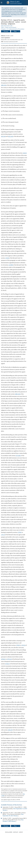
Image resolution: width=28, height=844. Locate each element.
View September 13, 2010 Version (15, 809)
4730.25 (3, 659)
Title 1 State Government (8, 27)
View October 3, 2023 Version (13, 820)
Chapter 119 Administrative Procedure (12, 29)
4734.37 (7, 664)
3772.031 (18, 455)
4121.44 (3, 136)
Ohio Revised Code (6, 26)
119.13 (3, 534)
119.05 (7, 258)
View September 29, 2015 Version (13, 814)
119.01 (20, 532)
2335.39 (10, 730)
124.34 (25, 153)
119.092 (11, 265)
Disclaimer (8, 832)
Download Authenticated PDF (11, 41)
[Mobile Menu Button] (1, 2)
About (21, 832)
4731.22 (9, 659)
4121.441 (10, 136)
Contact (15, 832)
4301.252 (3, 85)
